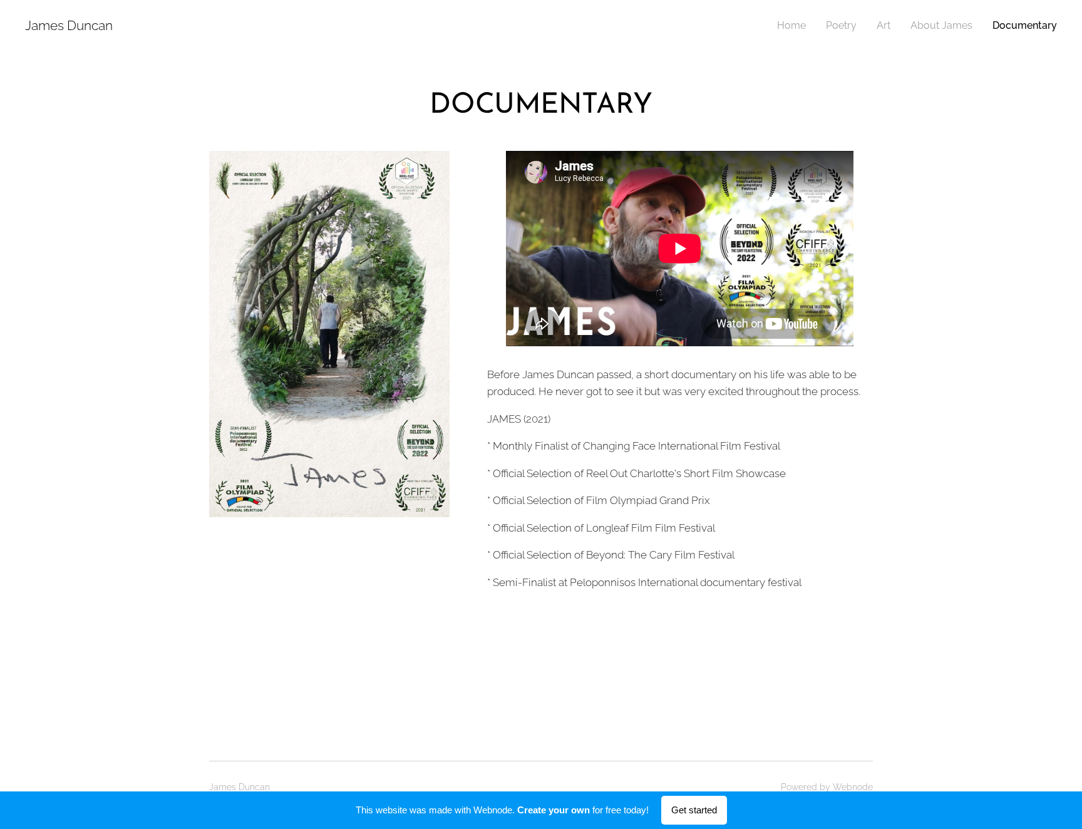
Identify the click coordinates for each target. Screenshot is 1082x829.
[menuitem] (795, 25)
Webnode (853, 787)
